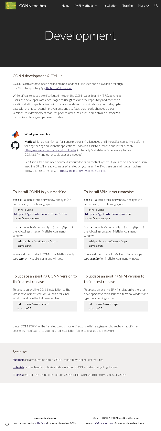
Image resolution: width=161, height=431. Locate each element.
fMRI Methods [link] (83, 5)
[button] (156, 5)
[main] (80, 33)
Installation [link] (110, 5)
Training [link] (127, 5)
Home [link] (65, 5)
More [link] (141, 5)
